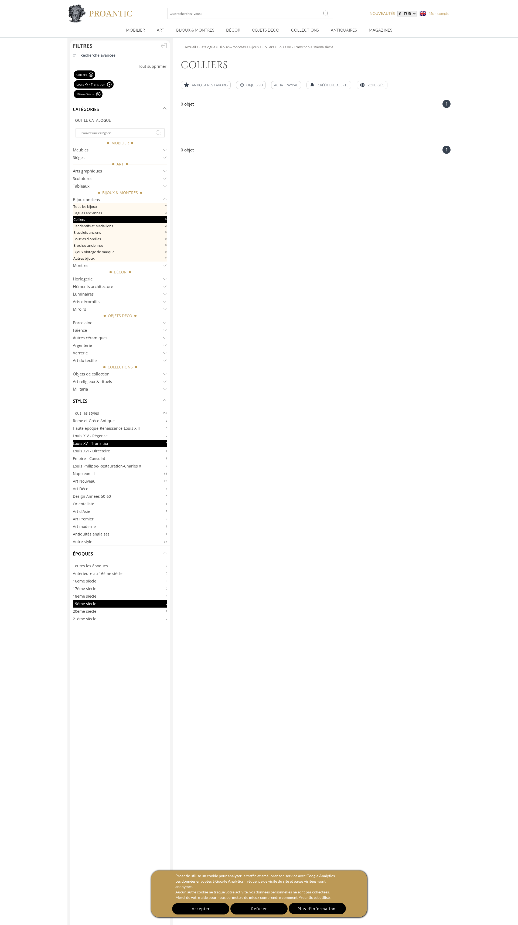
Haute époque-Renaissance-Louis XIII (120, 428)
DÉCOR (120, 272)
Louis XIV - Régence (120, 435)
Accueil (190, 47)
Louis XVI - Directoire (120, 450)
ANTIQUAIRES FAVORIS (210, 85)
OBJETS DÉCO (120, 315)
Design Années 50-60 (120, 496)
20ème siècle (120, 611)
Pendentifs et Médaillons (120, 225)
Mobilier (135, 30)
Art (160, 30)
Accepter (201, 908)
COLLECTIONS (120, 367)
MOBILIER (120, 142)
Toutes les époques (120, 565)
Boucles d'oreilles (120, 238)
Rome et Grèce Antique (120, 420)
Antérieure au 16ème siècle (120, 573)
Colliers (120, 219)
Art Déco (120, 488)
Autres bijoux (120, 258)
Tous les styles (120, 413)
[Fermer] (91, 74)
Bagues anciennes (120, 213)
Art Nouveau (120, 481)
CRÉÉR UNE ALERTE (333, 85)
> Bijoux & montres (230, 47)
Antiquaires (344, 30)
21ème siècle (120, 618)
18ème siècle (120, 596)
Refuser (259, 908)
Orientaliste (120, 503)
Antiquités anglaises (120, 534)
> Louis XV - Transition (292, 47)
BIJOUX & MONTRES (120, 192)
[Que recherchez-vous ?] (326, 13)
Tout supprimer (152, 66)
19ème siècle (120, 603)
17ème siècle (120, 588)
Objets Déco (265, 30)
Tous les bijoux (120, 206)
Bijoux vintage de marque (120, 251)
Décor (233, 30)
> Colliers (266, 47)
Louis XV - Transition (120, 443)
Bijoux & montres (195, 30)
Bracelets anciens (120, 232)
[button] (251, 85)
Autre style (120, 541)
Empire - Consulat (120, 458)
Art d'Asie (120, 511)
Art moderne (120, 526)
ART (120, 164)
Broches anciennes (120, 245)
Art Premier (120, 518)
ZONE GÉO (376, 85)
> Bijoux (252, 47)
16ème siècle (120, 581)
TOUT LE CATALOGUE (92, 120)
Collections (305, 30)
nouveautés (382, 13)
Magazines (380, 30)
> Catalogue (206, 47)
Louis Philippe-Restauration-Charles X (120, 466)
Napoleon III (120, 473)
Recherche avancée (97, 55)
